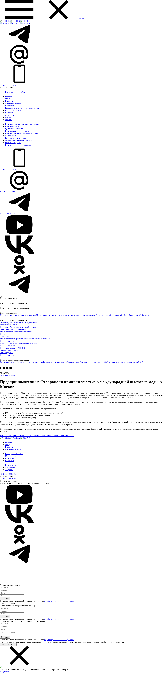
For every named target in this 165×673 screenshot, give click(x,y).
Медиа (8, 117)
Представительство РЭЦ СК (12, 348)
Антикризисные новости (29, 435)
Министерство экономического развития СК (19, 322)
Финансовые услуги (9, 350)
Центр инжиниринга (14, 129)
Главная (8, 96)
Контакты (9, 106)
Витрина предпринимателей (92, 362)
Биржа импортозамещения (16, 138)
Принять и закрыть (8, 644)
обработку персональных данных (59, 601)
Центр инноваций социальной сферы (21, 133)
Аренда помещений (14, 103)
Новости (9, 101)
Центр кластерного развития (17, 131)
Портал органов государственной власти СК (19, 343)
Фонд (7, 99)
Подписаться (5, 672)
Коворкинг (134, 315)
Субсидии (4, 336)
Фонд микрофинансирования (13, 329)
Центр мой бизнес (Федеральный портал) (18, 327)
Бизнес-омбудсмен (13, 143)
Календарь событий (14, 110)
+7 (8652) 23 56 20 (8, 479)
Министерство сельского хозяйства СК (17, 332)
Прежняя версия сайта (15, 92)
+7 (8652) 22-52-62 (8, 85)
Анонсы (14, 435)
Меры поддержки (13, 456)
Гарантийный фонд (8, 325)
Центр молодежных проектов (18, 145)
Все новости (5, 435)
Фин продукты (6, 353)
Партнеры (9, 113)
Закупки (9, 470)
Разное (71, 435)
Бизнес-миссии (61, 435)
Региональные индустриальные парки (22, 108)
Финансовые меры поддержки (18, 140)
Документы (10, 115)
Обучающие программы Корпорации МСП (124, 362)
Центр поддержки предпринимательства (23, 124)
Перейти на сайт (7, 341)
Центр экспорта (12, 126)
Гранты (3, 334)
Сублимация (144, 315)
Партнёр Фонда (12, 465)
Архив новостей (47, 435)
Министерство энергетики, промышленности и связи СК (25, 339)
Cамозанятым (11, 136)
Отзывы (8, 120)
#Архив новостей (7, 375)
